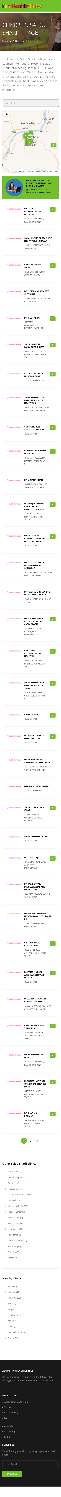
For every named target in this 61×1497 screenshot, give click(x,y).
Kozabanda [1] (14, 1315)
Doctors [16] (13, 1183)
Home (5, 41)
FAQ (6, 1417)
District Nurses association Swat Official (34, 975)
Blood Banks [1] (14, 1171)
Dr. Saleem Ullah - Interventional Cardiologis (34, 621)
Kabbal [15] (12, 1320)
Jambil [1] (11, 1326)
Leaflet (21, 171)
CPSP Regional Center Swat (32, 944)
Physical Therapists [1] (17, 1240)
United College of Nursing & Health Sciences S (34, 565)
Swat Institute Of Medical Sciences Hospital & (34, 400)
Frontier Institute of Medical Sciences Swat (35, 1084)
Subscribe (12, 1474)
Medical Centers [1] (16, 1211)
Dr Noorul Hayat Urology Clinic (34, 737)
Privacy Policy (11, 1412)
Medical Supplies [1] (16, 1223)
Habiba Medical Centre (37, 786)
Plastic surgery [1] (15, 1246)
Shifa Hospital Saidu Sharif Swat (34, 345)
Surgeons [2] (13, 1252)
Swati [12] (12, 1286)
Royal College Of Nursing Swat (33, 375)
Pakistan (17, 41)
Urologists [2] (13, 1257)
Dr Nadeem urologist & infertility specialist (37, 593)
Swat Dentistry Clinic (36, 836)
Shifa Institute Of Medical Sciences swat (34, 685)
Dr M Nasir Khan (33, 480)
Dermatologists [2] (16, 1177)
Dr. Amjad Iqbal (33, 857)
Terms (7, 1407)
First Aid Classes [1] (16, 1188)
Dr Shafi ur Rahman (30, 1114)
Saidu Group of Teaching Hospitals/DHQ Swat (38, 239)
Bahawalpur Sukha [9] (17, 1332)
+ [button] (7, 114)
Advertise (9, 1426)
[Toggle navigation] (54, 7)
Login (7, 1436)
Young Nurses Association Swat (34, 428)
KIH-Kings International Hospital (32, 653)
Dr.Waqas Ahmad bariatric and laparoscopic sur (34, 506)
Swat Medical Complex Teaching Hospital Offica (34, 538)
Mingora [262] (14, 1297)
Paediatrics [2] (14, 1234)
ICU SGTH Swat (32, 714)
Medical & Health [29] (17, 1206)
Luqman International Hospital (32, 211)
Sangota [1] (12, 1309)
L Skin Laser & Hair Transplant (34, 1027)
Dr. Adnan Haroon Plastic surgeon (35, 1000)
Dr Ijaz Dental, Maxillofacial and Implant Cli (34, 886)
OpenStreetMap (42, 171)
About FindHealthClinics (16, 1401)
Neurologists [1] (15, 1229)
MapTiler (31, 171)
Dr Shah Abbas (32, 317)
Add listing (9, 1431)
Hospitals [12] (13, 1200)
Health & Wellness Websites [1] (21, 1194)
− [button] (7, 119)
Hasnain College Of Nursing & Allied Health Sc (38, 916)
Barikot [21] (12, 1338)
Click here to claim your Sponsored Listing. (38, 191)
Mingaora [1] (13, 1292)
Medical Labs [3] (15, 1217)
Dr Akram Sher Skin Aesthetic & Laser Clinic (37, 761)
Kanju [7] (11, 1303)
